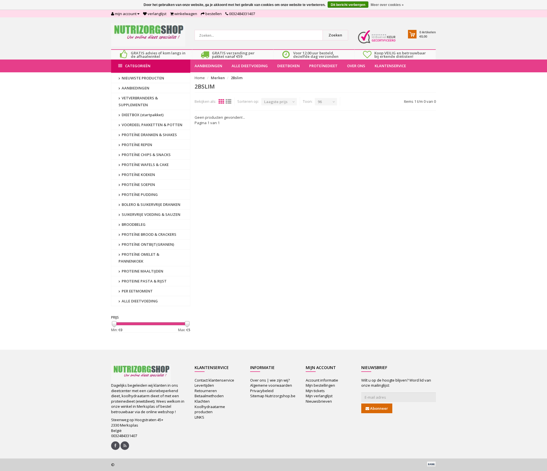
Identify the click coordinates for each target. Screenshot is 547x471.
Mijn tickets (315, 390)
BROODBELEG (133, 224)
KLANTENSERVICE (390, 65)
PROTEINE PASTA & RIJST (144, 281)
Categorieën (137, 65)
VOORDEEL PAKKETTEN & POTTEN (151, 124)
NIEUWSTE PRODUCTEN (142, 78)
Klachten (202, 401)
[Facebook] (115, 445)
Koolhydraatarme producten (210, 409)
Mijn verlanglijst (319, 395)
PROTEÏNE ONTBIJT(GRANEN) (147, 244)
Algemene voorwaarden (271, 385)
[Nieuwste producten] (125, 445)
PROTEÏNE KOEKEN (138, 174)
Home (200, 77)
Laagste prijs (275, 101)
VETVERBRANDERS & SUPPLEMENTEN (138, 101)
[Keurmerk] (377, 37)
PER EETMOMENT (137, 291)
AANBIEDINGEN (208, 65)
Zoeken (335, 35)
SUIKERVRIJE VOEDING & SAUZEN (150, 214)
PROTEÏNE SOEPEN (138, 184)
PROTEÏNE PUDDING (139, 194)
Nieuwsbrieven (319, 401)
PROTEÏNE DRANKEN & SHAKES (149, 134)
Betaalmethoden (209, 395)
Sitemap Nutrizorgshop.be (272, 395)
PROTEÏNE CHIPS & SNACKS (146, 154)
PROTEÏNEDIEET (323, 65)
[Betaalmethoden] (431, 464)
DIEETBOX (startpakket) (142, 114)
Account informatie (322, 380)
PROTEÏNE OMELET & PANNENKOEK (139, 258)
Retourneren (206, 390)
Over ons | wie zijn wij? (270, 380)
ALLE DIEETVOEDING (250, 65)
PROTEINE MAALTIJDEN (142, 271)
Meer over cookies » (387, 5)
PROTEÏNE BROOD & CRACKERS (148, 234)
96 (320, 101)
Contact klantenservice (214, 380)
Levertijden (204, 385)
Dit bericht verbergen (348, 5)
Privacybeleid (262, 390)
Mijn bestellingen (320, 385)
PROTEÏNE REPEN (136, 144)
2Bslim (236, 77)
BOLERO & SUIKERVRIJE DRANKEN (150, 204)
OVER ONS (356, 65)
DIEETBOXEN (288, 65)
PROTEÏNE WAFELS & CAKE (145, 164)
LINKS (199, 417)
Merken (218, 77)
